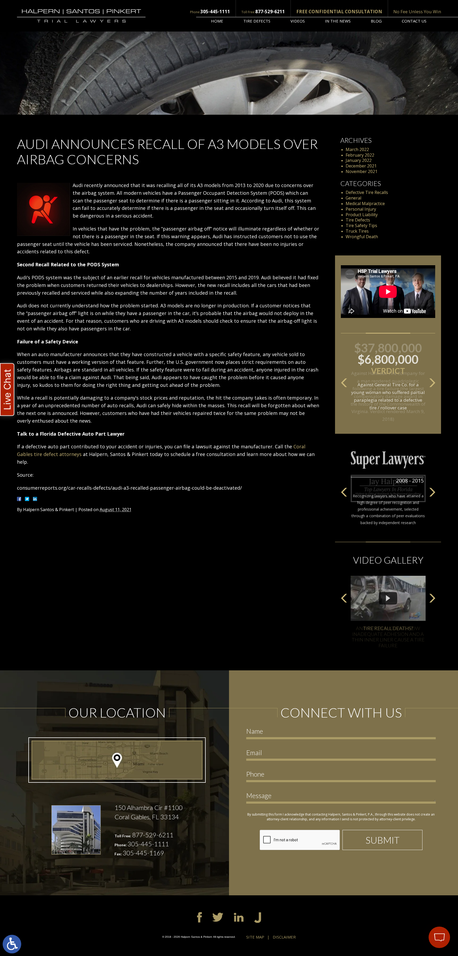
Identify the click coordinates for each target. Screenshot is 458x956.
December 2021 (361, 166)
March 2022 (357, 149)
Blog (376, 21)
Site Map (255, 937)
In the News (338, 21)
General (353, 198)
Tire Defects (256, 21)
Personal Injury (361, 209)
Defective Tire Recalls (367, 192)
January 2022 (359, 160)
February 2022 (360, 155)
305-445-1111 (215, 11)
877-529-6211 (270, 11)
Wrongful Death (362, 237)
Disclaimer (284, 937)
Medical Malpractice (365, 203)
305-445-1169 (143, 853)
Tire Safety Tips (361, 225)
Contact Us (414, 21)
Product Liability (362, 215)
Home (217, 21)
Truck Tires (357, 231)
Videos (297, 21)
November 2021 (361, 171)
